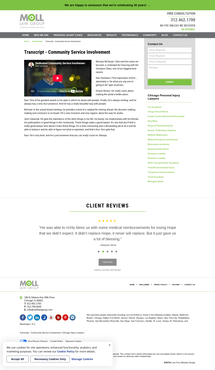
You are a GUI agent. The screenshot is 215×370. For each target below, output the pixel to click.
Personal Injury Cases (68, 35)
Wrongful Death (155, 181)
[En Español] (188, 29)
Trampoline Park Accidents (161, 172)
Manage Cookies (73, 341)
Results (111, 35)
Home (25, 35)
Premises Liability (156, 153)
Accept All (17, 359)
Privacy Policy (160, 285)
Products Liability (156, 158)
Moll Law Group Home (32, 21)
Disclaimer (144, 285)
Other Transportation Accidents (163, 163)
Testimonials (130, 35)
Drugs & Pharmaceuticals (160, 125)
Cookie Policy (56, 341)
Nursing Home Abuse (158, 149)
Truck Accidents (156, 177)
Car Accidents (155, 107)
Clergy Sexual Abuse (158, 111)
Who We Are (41, 35)
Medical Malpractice (158, 135)
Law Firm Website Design (179, 362)
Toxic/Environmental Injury (161, 167)
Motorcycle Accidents (158, 144)
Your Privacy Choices (38, 341)
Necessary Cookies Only (50, 359)
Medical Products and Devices (163, 139)
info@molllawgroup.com (39, 310)
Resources (94, 35)
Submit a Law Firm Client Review (107, 270)
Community (150, 35)
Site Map (176, 285)
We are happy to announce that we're (107, 5)
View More (108, 262)
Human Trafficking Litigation (162, 130)
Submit (170, 82)
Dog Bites (153, 121)
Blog (165, 35)
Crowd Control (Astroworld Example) (166, 116)
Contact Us (180, 35)
